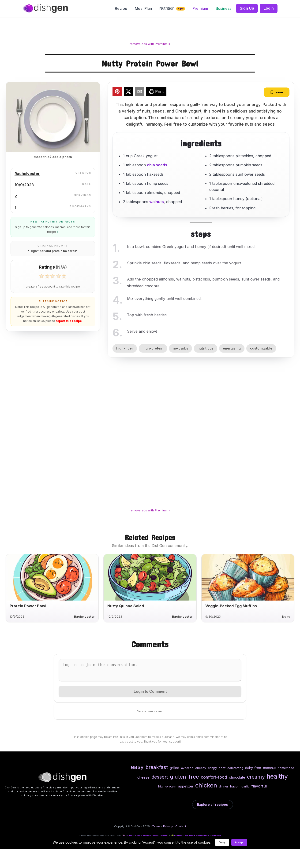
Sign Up (247, 8)
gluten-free (184, 776)
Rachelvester (27, 173)
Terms (156, 826)
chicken (206, 785)
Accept (239, 842)
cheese (143, 777)
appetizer (185, 786)
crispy (212, 768)
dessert (159, 777)
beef (222, 768)
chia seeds (157, 165)
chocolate (237, 777)
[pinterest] (117, 92)
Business (223, 8)
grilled (174, 768)
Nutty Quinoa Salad (125, 606)
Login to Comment (150, 691)
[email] (139, 92)
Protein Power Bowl (28, 606)
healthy (277, 776)
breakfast (157, 767)
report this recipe (69, 321)
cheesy (200, 768)
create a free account (40, 286)
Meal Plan (143, 8)
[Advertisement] (150, 30)
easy (137, 766)
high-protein (152, 348)
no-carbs (180, 348)
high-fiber (124, 348)
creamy (256, 777)
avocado (187, 768)
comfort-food (214, 777)
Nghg (286, 616)
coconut (269, 768)
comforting (235, 768)
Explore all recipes (212, 804)
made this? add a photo (53, 157)
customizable (261, 348)
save (279, 92)
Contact (180, 826)
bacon (235, 786)
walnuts (156, 201)
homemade (286, 768)
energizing (232, 348)
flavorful (259, 786)
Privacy (168, 826)
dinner (223, 786)
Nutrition (171, 8)
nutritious (206, 348)
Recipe (121, 8)
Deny (222, 842)
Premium (200, 8)
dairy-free (253, 767)
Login (268, 8)
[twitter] (128, 92)
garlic (245, 786)
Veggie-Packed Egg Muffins (231, 606)
